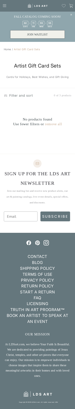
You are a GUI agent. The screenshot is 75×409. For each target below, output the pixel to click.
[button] (4, 5)
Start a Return (37, 292)
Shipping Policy (37, 268)
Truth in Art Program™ (37, 309)
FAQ (37, 297)
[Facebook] (29, 244)
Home (7, 49)
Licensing (37, 303)
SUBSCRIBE (55, 216)
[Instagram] (46, 244)
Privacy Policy (37, 280)
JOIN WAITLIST (37, 34)
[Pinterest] (37, 244)
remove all (53, 124)
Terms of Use (37, 274)
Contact (37, 256)
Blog (37, 262)
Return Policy (37, 286)
